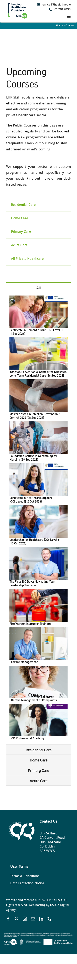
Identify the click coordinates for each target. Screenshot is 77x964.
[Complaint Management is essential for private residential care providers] (38, 667)
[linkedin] (41, 919)
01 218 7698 (62, 9)
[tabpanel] (38, 518)
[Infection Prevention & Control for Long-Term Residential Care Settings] (38, 339)
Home (59, 25)
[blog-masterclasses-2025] (38, 381)
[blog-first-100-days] (38, 548)
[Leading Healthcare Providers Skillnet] (17, 2)
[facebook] (8, 919)
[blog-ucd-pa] (38, 705)
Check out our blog (40, 143)
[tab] (38, 287)
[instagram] (25, 919)
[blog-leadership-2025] (38, 507)
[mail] (33, 919)
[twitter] (16, 918)
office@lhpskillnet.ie (57, 4)
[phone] (49, 919)
